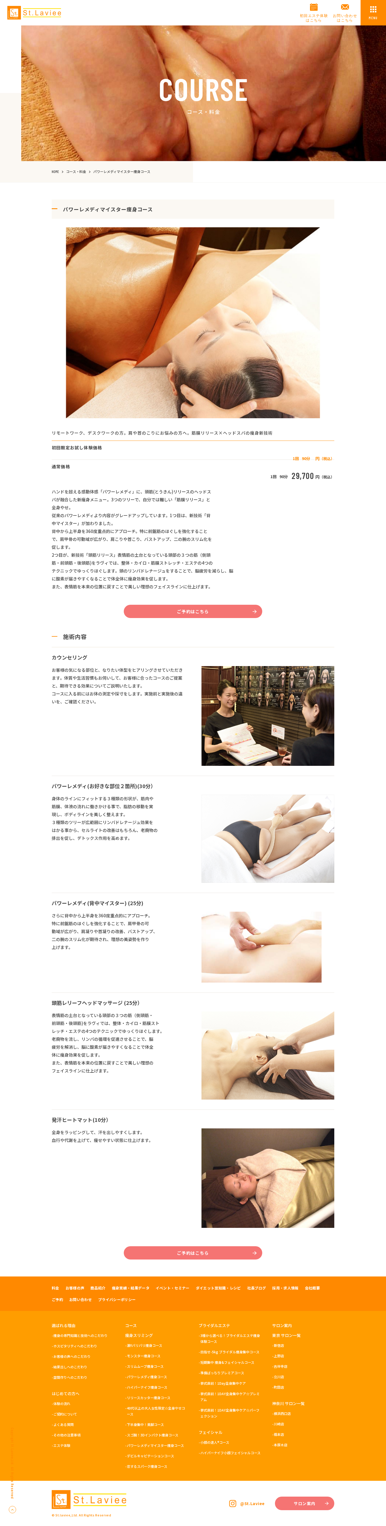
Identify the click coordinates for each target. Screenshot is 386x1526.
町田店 (279, 1387)
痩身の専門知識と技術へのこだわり (80, 1335)
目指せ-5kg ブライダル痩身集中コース (229, 1351)
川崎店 (279, 1423)
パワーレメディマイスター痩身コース (155, 1445)
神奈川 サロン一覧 (288, 1403)
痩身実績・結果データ (130, 1288)
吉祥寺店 (280, 1366)
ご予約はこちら (193, 611)
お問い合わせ (80, 1299)
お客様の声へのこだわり (72, 1356)
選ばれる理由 (63, 1325)
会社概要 (312, 1288)
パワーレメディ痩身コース (147, 1376)
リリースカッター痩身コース (148, 1397)
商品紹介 (97, 1288)
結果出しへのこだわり (70, 1366)
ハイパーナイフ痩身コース (147, 1387)
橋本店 (279, 1434)
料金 (55, 1288)
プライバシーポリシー (117, 1299)
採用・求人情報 (285, 1288)
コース (131, 1325)
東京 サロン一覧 (286, 1335)
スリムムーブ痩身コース (145, 1366)
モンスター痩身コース (144, 1355)
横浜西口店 (282, 1413)
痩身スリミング (139, 1335)
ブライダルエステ (214, 1325)
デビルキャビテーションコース (150, 1455)
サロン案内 (282, 1325)
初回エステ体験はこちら (314, 17)
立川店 (279, 1376)
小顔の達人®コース (214, 1442)
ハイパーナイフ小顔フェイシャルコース (230, 1452)
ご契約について (65, 1414)
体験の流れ (61, 1403)
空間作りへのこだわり (70, 1377)
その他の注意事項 (67, 1434)
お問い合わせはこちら (345, 17)
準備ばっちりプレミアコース (222, 1372)
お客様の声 (75, 1288)
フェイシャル (210, 1432)
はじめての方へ (65, 1393)
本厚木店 (280, 1444)
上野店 (279, 1355)
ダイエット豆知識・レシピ (218, 1288)
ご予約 (57, 1299)
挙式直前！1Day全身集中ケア (223, 1383)
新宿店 (279, 1345)
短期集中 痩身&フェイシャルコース (227, 1362)
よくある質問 (63, 1424)
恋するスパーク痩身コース (147, 1466)
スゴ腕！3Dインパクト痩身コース (152, 1434)
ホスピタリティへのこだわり (75, 1345)
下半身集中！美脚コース (145, 1424)
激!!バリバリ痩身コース (144, 1345)
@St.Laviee (252, 1503)
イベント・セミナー (173, 1288)
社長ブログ (256, 1288)
